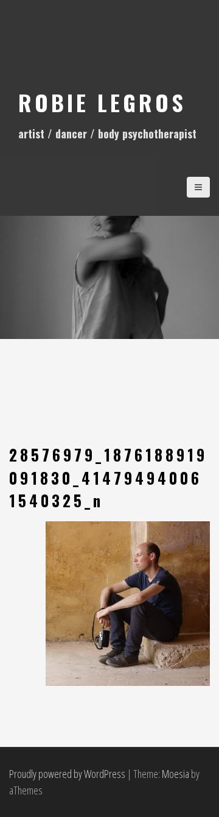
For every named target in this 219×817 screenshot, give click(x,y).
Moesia (175, 773)
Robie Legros (102, 102)
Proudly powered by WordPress (67, 773)
